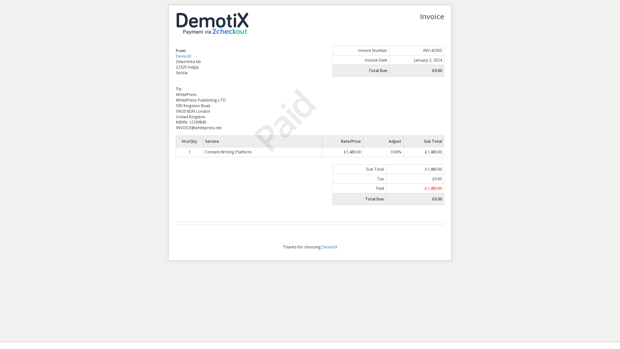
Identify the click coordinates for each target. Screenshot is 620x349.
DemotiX (183, 56)
